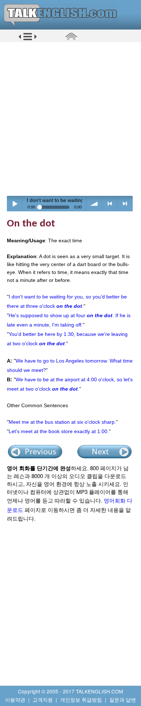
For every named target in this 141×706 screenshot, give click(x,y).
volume (94, 204)
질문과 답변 (122, 699)
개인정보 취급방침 (81, 699)
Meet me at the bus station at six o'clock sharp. (62, 422)
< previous (110, 204)
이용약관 (15, 699)
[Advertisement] (70, 119)
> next (125, 204)
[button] (27, 39)
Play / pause (15, 204)
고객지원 (43, 699)
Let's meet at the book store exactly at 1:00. (59, 431)
